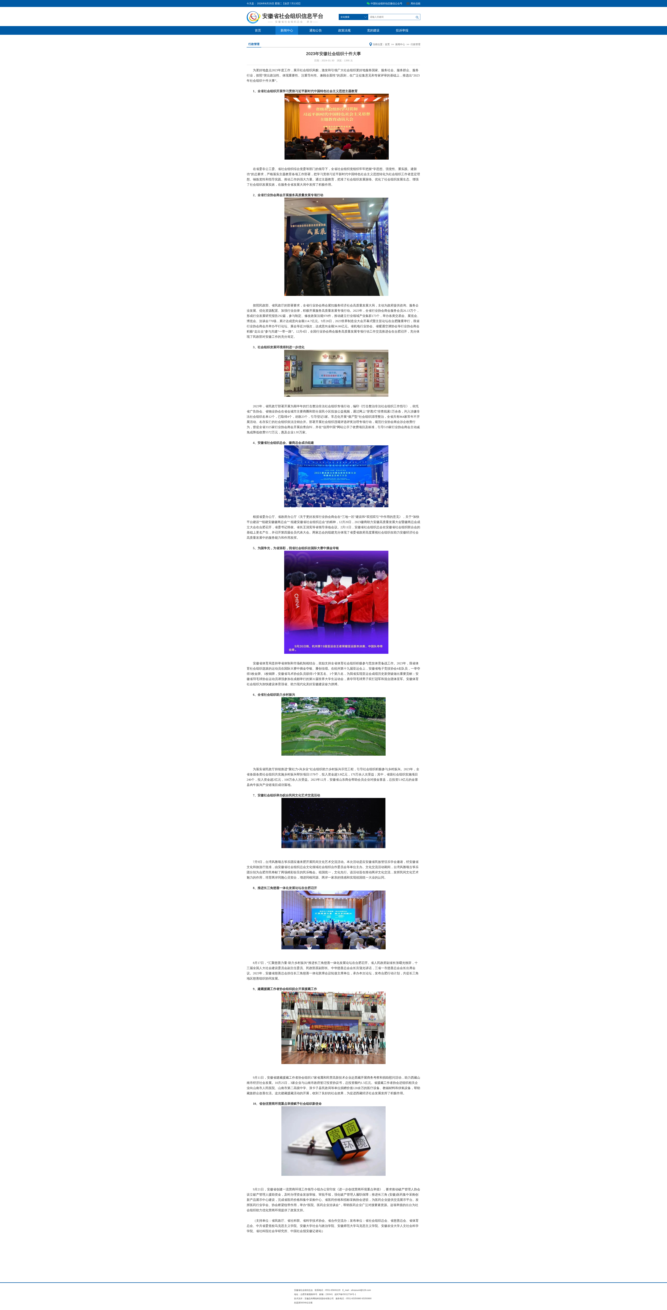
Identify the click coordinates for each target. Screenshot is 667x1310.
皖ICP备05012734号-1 (345, 1294)
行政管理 (415, 44)
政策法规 (344, 30)
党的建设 (373, 30)
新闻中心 (287, 30)
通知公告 (315, 30)
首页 (258, 30)
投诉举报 (402, 30)
